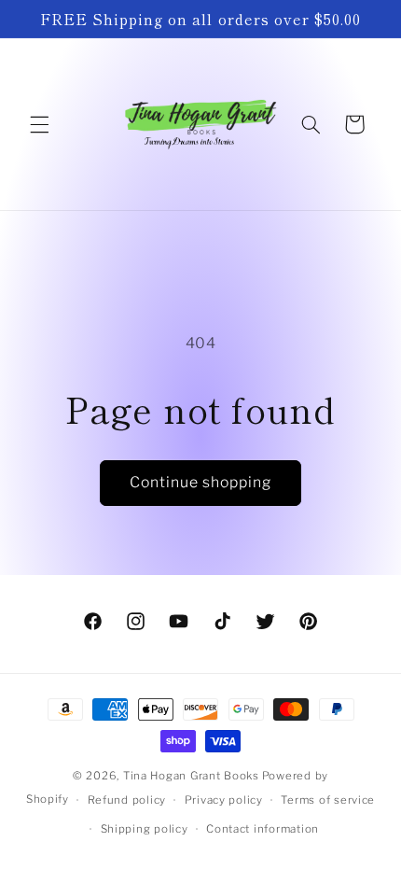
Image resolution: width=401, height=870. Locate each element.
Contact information (262, 828)
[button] (39, 124)
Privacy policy (224, 800)
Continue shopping (201, 482)
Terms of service (328, 800)
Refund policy (127, 800)
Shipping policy (144, 828)
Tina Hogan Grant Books (191, 775)
